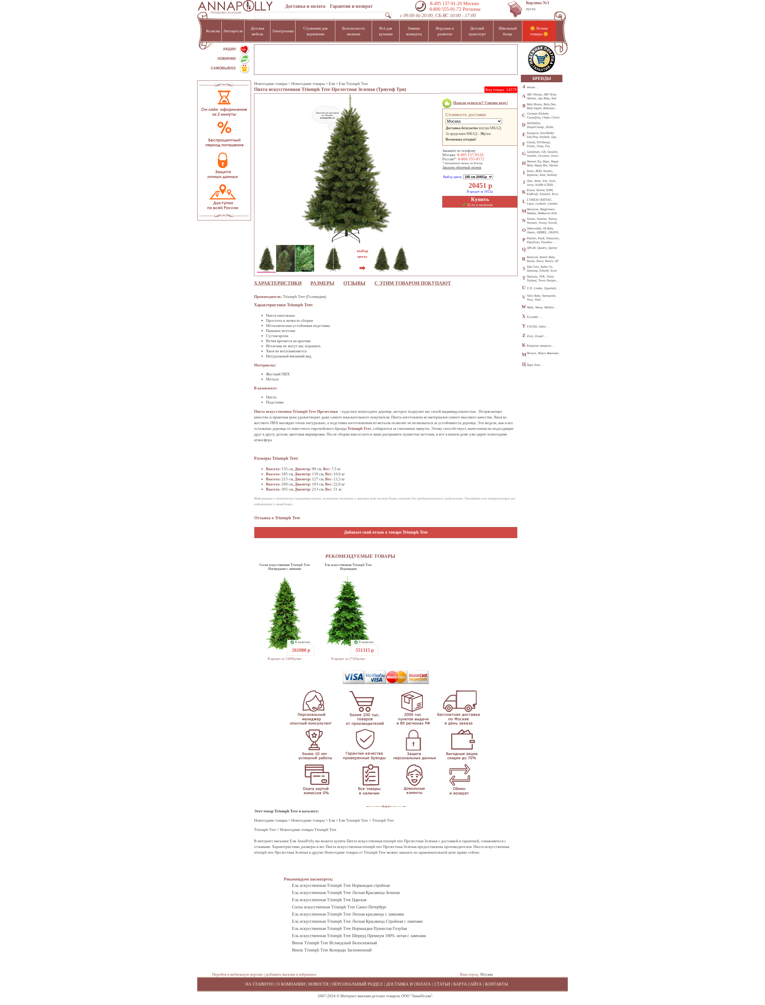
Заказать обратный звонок (461, 167)
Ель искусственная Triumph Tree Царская (329, 900)
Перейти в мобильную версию (237, 974)
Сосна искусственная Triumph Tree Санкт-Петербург (339, 907)
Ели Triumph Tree (353, 83)
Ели (332, 83)
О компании (291, 984)
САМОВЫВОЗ (223, 68)
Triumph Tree (265, 829)
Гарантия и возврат (351, 6)
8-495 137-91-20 (446, 3)
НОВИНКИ (227, 59)
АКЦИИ (229, 49)
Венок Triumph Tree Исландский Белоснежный (334, 943)
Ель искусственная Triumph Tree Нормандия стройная (341, 885)
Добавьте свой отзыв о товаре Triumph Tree (386, 532)
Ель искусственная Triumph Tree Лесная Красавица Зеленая (346, 892)
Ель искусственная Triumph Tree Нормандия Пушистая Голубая (349, 928)
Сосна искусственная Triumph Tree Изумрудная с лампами (284, 566)
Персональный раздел (357, 984)
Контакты (496, 984)
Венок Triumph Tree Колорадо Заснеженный (332, 950)
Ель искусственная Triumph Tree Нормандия (348, 566)
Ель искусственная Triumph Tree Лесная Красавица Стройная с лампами (357, 921)
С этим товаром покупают (412, 283)
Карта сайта (467, 984)
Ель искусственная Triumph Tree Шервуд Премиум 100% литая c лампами (359, 936)
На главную (259, 984)
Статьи (442, 984)
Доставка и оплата (305, 6)
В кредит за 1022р (480, 191)
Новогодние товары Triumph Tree (308, 829)
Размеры (322, 283)
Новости (318, 984)
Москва (486, 974)
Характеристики (278, 283)
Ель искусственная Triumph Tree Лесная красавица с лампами (348, 914)
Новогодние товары (270, 83)
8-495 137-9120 (470, 155)
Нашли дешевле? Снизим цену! (480, 102)
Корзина (537, 3)
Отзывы (354, 283)
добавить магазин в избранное (291, 974)
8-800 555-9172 (471, 159)
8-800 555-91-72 (444, 9)
